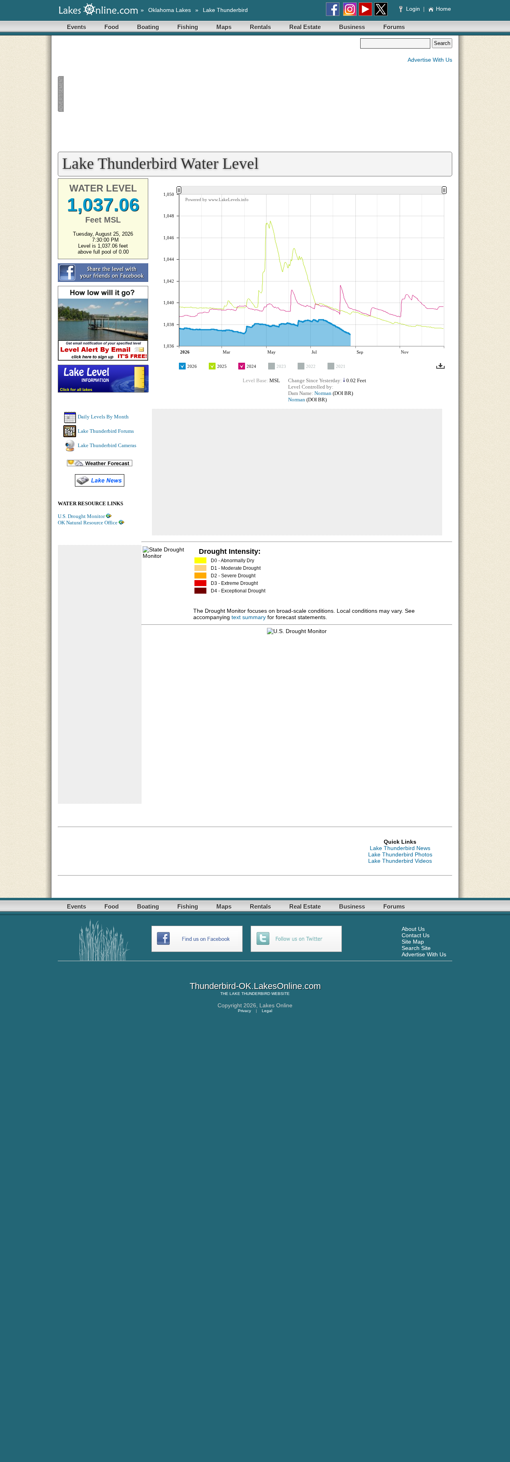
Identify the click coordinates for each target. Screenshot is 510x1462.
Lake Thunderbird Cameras (107, 445)
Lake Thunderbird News (400, 848)
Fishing (187, 26)
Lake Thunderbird (225, 10)
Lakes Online (275, 1005)
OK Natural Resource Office (88, 523)
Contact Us (416, 935)
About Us (413, 929)
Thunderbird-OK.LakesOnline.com (255, 986)
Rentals (260, 26)
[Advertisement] (209, 94)
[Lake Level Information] (103, 390)
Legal (267, 1011)
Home (443, 9)
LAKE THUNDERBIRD (250, 993)
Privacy (244, 1011)
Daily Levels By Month (103, 417)
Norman (323, 393)
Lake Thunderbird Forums (106, 431)
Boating (148, 26)
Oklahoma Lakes (169, 10)
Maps (223, 26)
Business (352, 26)
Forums (394, 26)
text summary (248, 617)
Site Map (413, 941)
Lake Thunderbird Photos (400, 854)
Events (76, 26)
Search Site (416, 948)
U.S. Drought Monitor (81, 516)
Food (111, 26)
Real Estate (305, 26)
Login (413, 9)
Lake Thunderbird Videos (400, 861)
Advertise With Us (430, 60)
